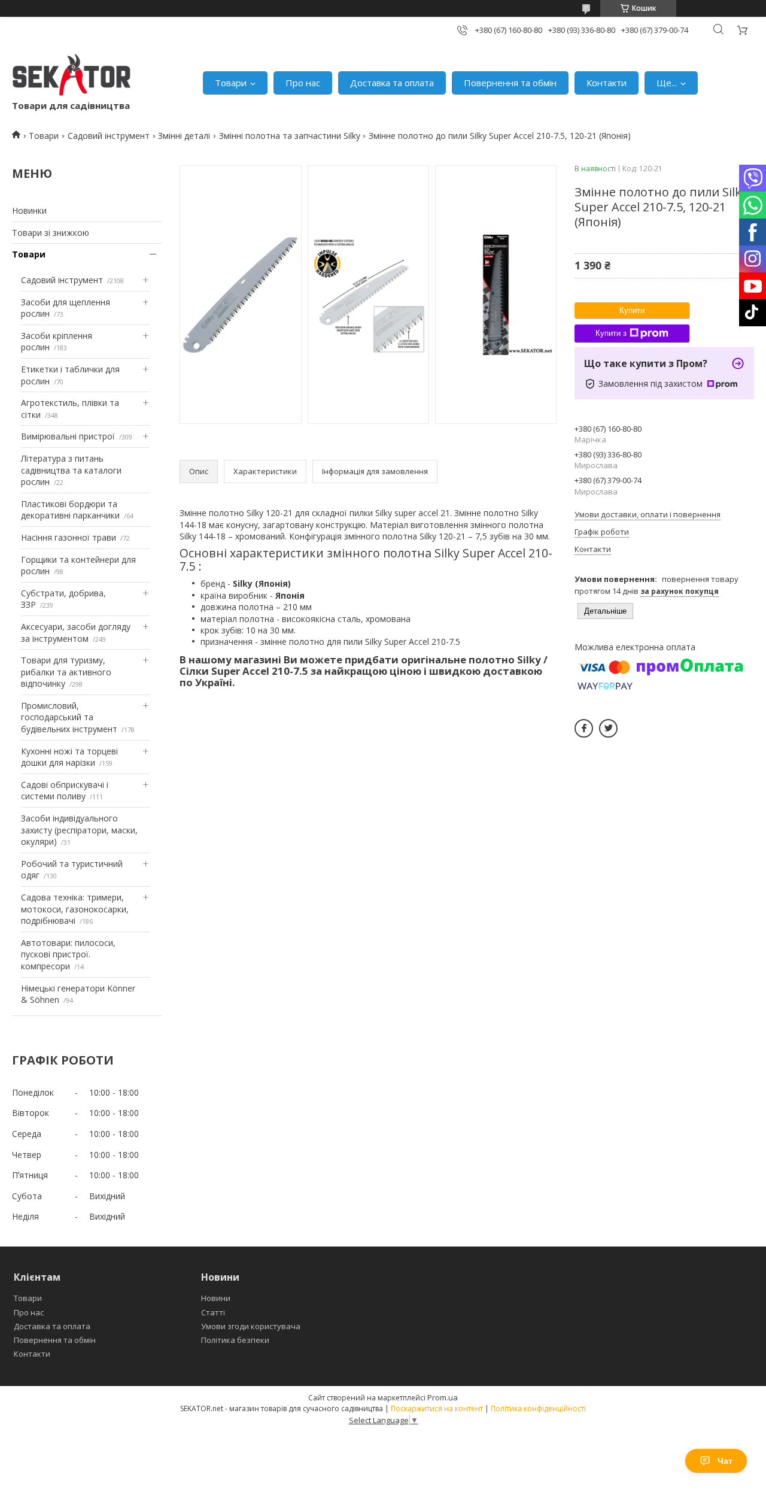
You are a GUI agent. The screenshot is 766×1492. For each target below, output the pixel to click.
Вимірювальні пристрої (68, 436)
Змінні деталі (184, 135)
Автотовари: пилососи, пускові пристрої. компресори (68, 954)
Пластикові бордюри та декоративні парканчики (70, 509)
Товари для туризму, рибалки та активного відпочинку (66, 671)
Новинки (29, 210)
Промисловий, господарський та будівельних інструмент (69, 717)
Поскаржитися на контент (437, 1408)
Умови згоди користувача (250, 1326)
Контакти (606, 83)
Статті (213, 1312)
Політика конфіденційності (538, 1408)
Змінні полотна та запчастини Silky (289, 135)
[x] (608, 728)
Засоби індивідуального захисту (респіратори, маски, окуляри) (79, 829)
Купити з (611, 333)
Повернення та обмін (510, 83)
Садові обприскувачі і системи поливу (64, 790)
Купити (632, 310)
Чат (725, 1461)
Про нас (302, 83)
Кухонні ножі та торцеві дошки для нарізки (69, 757)
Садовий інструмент (109, 135)
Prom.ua (442, 1397)
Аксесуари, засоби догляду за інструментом (75, 632)
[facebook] (583, 728)
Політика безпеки (235, 1340)
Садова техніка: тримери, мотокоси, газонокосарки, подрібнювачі (75, 908)
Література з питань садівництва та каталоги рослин (71, 470)
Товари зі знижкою (50, 232)
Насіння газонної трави (68, 537)
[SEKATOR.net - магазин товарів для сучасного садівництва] (72, 76)
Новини (215, 1298)
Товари (231, 83)
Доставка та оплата (392, 83)
